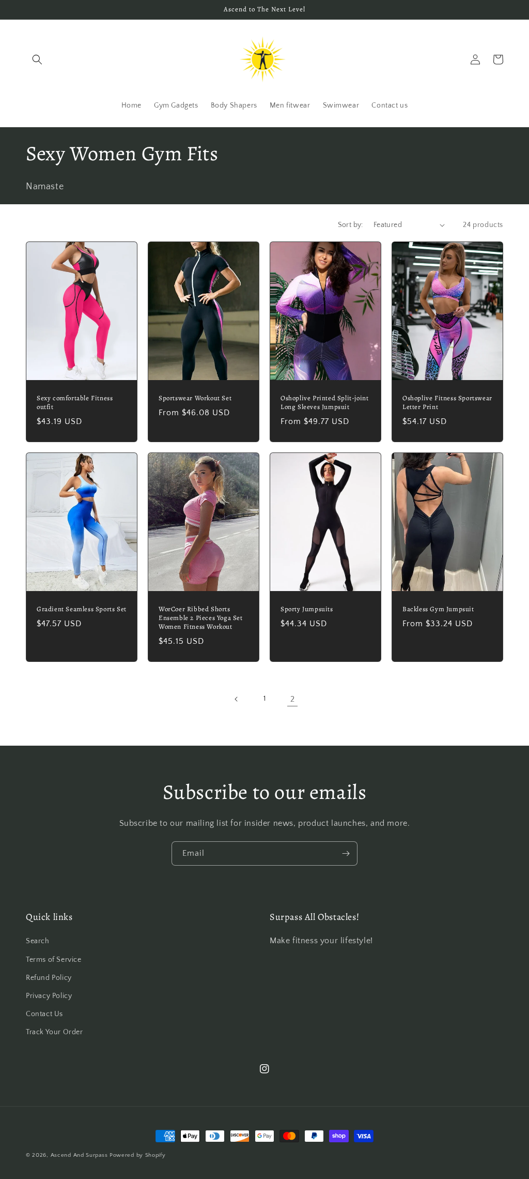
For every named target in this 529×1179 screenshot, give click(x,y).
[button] (37, 59)
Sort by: (350, 225)
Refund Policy (49, 978)
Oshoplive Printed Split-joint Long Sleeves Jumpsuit (324, 402)
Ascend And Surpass (79, 1155)
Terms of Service (54, 960)
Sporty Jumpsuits (307, 609)
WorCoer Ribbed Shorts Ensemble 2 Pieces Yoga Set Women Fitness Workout (201, 618)
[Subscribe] (345, 853)
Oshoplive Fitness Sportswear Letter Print (447, 402)
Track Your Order (54, 1032)
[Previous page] (236, 699)
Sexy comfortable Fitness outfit (75, 402)
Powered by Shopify (138, 1155)
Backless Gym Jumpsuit (438, 609)
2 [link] (292, 699)
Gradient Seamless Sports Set (82, 609)
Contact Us (44, 1014)
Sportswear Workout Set (195, 398)
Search (38, 941)
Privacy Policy (49, 996)
